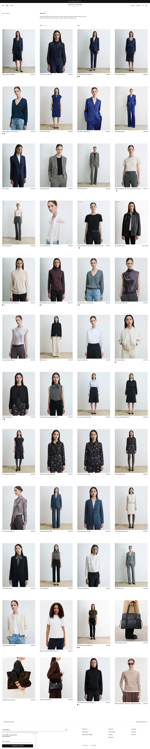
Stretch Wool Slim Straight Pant (84, 74)
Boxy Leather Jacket (120, 245)
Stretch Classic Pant (7, 245)
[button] (7, 5)
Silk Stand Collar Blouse (83, 588)
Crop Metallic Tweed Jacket (9, 645)
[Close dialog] (34, 734)
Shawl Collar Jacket (7, 588)
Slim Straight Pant (44, 588)
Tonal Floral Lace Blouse (46, 74)
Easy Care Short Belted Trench (122, 417)
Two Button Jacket (119, 588)
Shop (3, 13)
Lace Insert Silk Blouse (45, 245)
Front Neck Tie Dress (45, 131)
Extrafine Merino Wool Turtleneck (10, 303)
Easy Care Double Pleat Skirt (84, 417)
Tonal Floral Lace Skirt (120, 74)
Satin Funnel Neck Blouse (121, 303)
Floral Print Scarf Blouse (8, 531)
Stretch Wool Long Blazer (8, 74)
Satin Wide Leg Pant (120, 131)
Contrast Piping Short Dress (121, 531)
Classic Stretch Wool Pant (46, 531)
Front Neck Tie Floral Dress (8, 474)
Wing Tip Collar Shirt (82, 360)
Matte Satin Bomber (120, 360)
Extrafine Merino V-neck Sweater (10, 131)
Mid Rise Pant (43, 360)
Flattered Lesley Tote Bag (8, 700)
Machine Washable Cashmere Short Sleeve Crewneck (128, 188)
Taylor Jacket (5, 188)
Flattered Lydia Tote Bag (121, 642)
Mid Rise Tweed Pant (82, 188)
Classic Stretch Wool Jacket (84, 531)
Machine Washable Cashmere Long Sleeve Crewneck (128, 703)
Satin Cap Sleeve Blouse (8, 360)
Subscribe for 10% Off (17, 745)
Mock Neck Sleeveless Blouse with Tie (49, 417)
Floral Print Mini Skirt (120, 474)
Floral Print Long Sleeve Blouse (47, 474)
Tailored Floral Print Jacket (83, 474)
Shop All (7, 13)
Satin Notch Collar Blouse (83, 131)
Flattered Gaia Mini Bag (45, 699)
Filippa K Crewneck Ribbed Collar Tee (49, 651)
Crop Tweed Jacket (44, 188)
